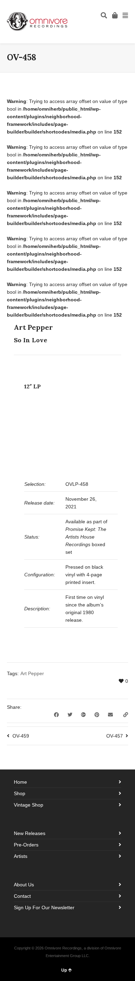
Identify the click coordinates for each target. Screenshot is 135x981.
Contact (22, 896)
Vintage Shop (28, 805)
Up (64, 970)
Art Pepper (32, 673)
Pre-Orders (26, 844)
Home (20, 782)
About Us (24, 884)
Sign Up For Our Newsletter (44, 907)
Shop (19, 793)
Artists (20, 856)
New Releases (29, 833)
